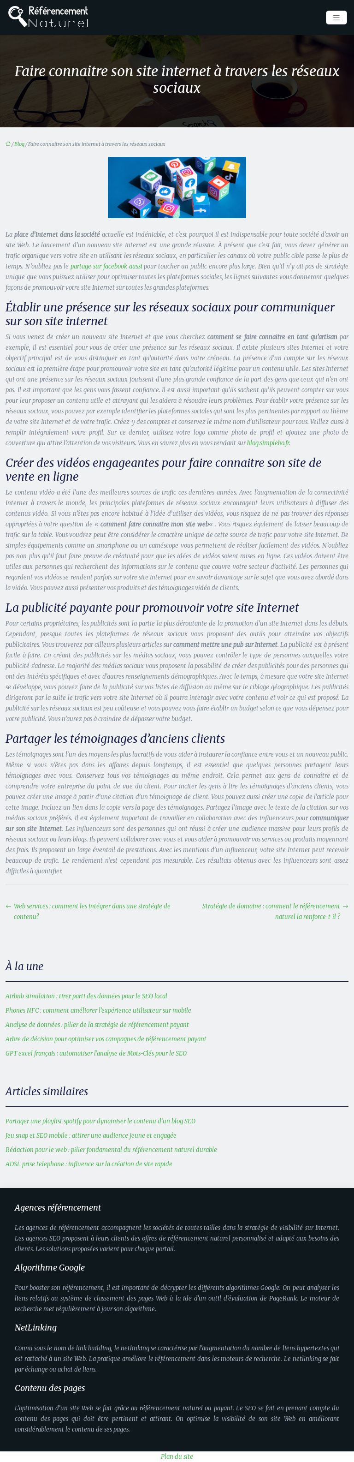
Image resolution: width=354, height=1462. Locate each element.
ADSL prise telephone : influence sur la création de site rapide (89, 1164)
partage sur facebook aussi (106, 266)
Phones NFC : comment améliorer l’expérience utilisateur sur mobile (98, 1010)
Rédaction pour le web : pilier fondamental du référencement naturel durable (111, 1150)
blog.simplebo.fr (268, 443)
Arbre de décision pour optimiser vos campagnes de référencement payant (106, 1039)
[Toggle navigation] (336, 18)
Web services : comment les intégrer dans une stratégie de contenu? (92, 911)
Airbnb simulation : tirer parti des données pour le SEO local (86, 996)
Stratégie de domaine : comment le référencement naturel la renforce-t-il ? (271, 911)
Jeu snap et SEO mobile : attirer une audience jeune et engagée (91, 1136)
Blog (19, 144)
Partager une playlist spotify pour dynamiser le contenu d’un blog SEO (100, 1121)
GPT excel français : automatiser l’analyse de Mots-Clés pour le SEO (96, 1053)
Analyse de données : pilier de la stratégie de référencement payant (97, 1025)
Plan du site (177, 1457)
